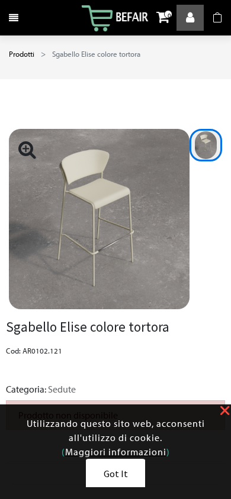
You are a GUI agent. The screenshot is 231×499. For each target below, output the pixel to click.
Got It (116, 473)
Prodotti (21, 54)
